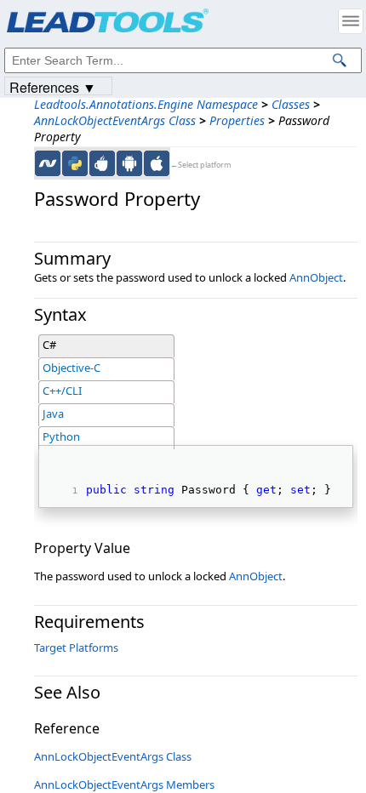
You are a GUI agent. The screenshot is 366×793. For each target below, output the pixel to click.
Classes (291, 104)
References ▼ (52, 86)
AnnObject (316, 277)
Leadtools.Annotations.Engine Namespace (146, 104)
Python (61, 436)
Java (53, 413)
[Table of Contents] (350, 21)
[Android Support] (129, 163)
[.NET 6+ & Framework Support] (47, 163)
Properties (237, 120)
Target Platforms (76, 647)
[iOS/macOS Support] (156, 163)
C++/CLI (62, 390)
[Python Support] (75, 163)
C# (49, 344)
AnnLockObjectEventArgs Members (124, 784)
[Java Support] (102, 163)
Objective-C (71, 367)
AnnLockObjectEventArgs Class (115, 120)
